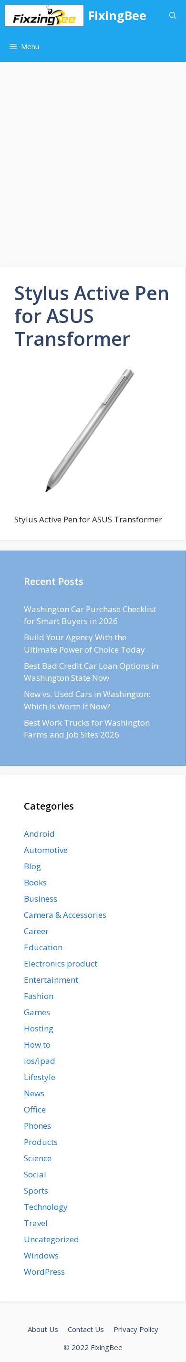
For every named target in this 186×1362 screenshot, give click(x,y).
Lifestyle (39, 1076)
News (34, 1093)
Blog (32, 866)
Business (40, 898)
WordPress (44, 1271)
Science (38, 1158)
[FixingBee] (44, 15)
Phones (37, 1125)
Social (35, 1174)
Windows (41, 1255)
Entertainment (51, 979)
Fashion (38, 995)
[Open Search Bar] (173, 15)
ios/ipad (39, 1060)
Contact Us (86, 1329)
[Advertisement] (93, 160)
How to (37, 1044)
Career (36, 930)
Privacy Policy (136, 1329)
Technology (46, 1206)
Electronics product (60, 963)
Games (37, 1012)
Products (41, 1141)
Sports (36, 1190)
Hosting (38, 1028)
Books (35, 882)
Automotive (46, 849)
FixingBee (117, 15)
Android (39, 833)
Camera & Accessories (65, 914)
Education (43, 947)
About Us (43, 1329)
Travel (36, 1222)
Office (35, 1109)
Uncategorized (51, 1239)
